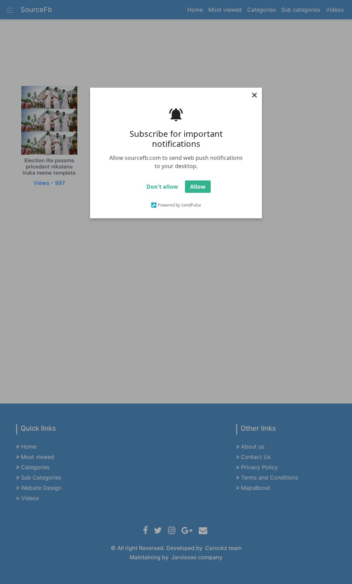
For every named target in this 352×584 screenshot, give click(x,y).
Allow (198, 186)
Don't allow (162, 186)
